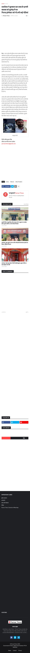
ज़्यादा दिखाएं (26, 204)
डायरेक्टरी (3, 500)
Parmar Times (19, 193)
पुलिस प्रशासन (4, 498)
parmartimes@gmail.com (9, 143)
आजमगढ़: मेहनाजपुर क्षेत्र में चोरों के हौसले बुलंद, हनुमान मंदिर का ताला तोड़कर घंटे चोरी (14, 263)
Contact (15, 650)
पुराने (27, 312)
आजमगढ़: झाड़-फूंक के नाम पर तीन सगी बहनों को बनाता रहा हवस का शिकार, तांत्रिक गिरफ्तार (15, 243)
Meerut (12, 181)
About (9, 650)
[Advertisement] (15, 34)
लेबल (24, 438)
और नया (3, 312)
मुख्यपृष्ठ (3, 3)
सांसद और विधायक (5, 502)
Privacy (20, 650)
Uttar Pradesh (19, 181)
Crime (6, 3)
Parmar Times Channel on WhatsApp (9, 507)
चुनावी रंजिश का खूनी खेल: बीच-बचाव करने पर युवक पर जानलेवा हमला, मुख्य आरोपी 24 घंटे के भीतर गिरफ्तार (14, 222)
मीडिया (2, 505)
